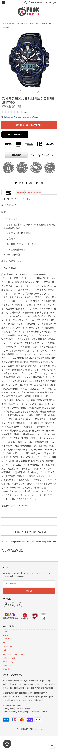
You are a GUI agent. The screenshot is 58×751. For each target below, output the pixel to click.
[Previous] (21, 91)
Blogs (5, 642)
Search (5, 634)
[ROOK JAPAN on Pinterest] (12, 604)
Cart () (51, 2)
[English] (7, 193)
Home (5, 631)
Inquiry (17, 155)
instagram (45, 541)
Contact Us (7, 665)
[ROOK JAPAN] (29, 11)
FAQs (4, 650)
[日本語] (10, 193)
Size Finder (20, 192)
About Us (6, 669)
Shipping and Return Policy (13, 653)
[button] (32, 155)
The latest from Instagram (29, 532)
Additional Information (33, 192)
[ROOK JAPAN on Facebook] (6, 604)
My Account (37, 2)
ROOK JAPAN (25, 729)
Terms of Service (9, 657)
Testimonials (7, 646)
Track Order (7, 638)
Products (11, 23)
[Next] (37, 91)
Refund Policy (8, 661)
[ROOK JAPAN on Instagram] (19, 604)
